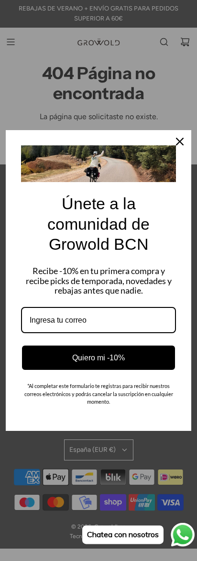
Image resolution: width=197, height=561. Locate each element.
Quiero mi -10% (98, 358)
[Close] (179, 141)
